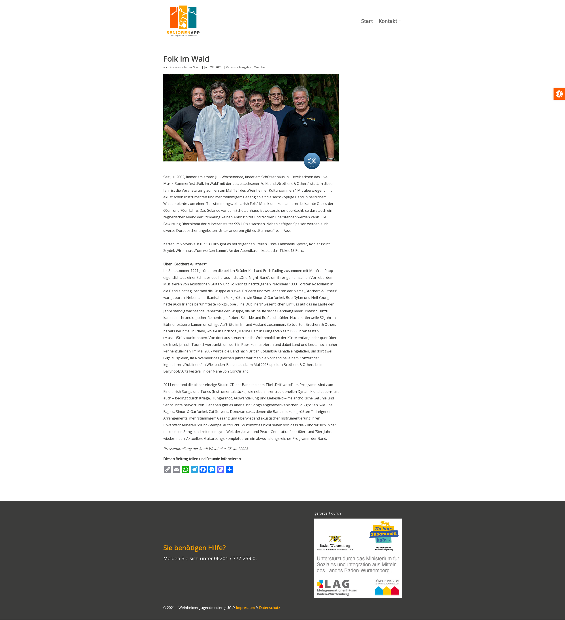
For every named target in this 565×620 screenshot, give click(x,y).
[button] (559, 94)
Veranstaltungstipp (239, 67)
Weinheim (261, 67)
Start (367, 21)
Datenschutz (269, 607)
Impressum (245, 607)
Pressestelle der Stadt (185, 67)
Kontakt (388, 21)
